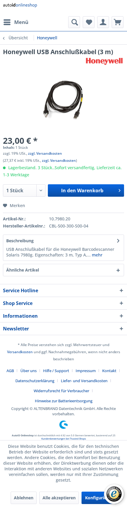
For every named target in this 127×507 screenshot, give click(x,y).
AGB (10, 370)
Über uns (28, 370)
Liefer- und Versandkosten (84, 380)
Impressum (86, 370)
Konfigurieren (99, 497)
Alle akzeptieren (59, 497)
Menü (21, 22)
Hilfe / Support (56, 370)
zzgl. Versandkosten (45, 153)
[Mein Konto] (103, 22)
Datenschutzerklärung (34, 380)
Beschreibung (20, 240)
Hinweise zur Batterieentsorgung (63, 400)
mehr (96, 255)
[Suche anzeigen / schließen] (74, 22)
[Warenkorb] (117, 22)
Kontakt (109, 370)
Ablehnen (23, 497)
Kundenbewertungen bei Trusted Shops (63, 438)
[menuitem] (15, 22)
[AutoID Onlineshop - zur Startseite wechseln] (20, 8)
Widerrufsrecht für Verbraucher (61, 390)
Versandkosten (20, 351)
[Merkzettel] (89, 22)
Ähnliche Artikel (22, 270)
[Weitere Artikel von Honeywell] (104, 61)
